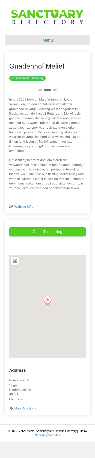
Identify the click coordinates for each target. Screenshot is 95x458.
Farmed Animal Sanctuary (27, 78)
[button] (47, 300)
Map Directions (25, 408)
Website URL (23, 206)
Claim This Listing (47, 232)
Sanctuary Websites (47, 435)
